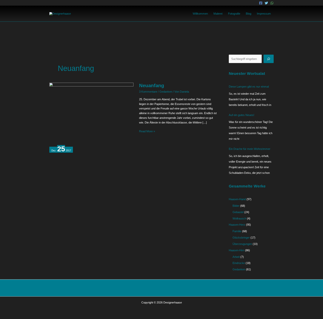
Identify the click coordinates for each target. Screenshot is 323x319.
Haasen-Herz (237, 224)
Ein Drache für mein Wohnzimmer (249, 148)
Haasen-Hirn (236, 250)
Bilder (236, 205)
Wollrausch (239, 218)
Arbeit (236, 256)
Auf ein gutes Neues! (241, 115)
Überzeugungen (242, 243)
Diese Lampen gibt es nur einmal (249, 86)
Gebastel (238, 212)
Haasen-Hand (237, 199)
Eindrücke (239, 263)
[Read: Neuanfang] (91, 114)
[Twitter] (266, 3)
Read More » (147, 131)
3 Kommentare (148, 91)
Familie (237, 231)
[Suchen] (269, 59)
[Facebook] (260, 3)
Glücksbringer (241, 237)
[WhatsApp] (272, 3)
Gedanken (165, 91)
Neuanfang (151, 85)
